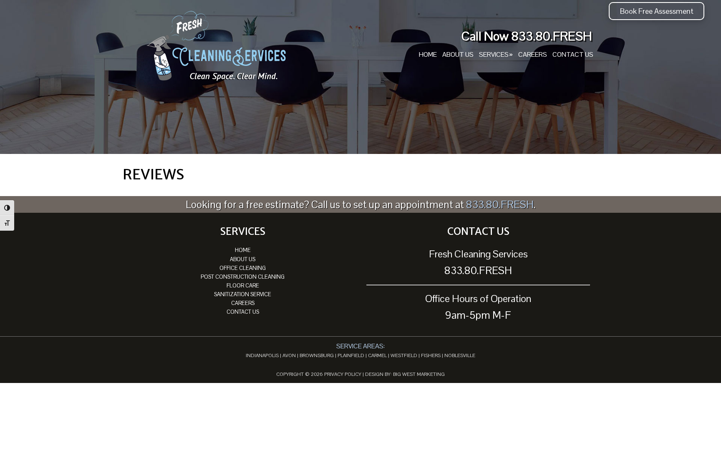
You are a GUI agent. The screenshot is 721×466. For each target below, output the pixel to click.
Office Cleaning (242, 268)
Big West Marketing (419, 374)
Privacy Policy (342, 374)
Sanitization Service (242, 294)
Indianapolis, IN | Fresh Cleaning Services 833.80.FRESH (217, 47)
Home (243, 250)
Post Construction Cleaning (243, 276)
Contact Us (243, 311)
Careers (243, 303)
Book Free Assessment (656, 11)
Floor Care (243, 285)
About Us (242, 259)
